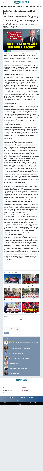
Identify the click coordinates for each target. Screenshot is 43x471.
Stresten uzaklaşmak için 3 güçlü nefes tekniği (18, 368)
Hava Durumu (7, 387)
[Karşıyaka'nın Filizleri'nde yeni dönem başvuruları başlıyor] (30, 279)
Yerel (2, 6)
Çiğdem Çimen (12, 346)
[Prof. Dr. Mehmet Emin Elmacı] (6, 352)
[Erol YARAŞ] (6, 342)
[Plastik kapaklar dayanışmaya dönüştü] (12, 306)
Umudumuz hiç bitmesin (14, 363)
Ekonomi (18, 6)
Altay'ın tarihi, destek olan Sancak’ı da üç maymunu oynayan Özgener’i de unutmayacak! (23, 343)
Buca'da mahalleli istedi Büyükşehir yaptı (30, 298)
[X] (20, 384)
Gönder (6, 332)
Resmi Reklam (39, 6)
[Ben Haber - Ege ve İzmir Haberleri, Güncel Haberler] (21, 2)
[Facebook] (19, 384)
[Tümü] (38, 338)
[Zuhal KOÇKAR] (6, 362)
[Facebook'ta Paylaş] (4, 51)
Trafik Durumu (25, 387)
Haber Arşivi (25, 392)
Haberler (5, 9)
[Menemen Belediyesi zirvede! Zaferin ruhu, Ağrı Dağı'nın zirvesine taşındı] (12, 279)
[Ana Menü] (3, 2)
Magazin (26, 6)
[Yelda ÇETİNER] (6, 367)
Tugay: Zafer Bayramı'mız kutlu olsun (29, 312)
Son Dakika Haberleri (7, 392)
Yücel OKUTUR (12, 372)
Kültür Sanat (32, 6)
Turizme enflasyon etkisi (14, 373)
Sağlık (22, 6)
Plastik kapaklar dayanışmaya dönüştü (11, 312)
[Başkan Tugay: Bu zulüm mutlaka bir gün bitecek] (21, 39)
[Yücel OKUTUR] (6, 372)
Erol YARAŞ (11, 341)
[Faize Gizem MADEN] (6, 357)
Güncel (5, 6)
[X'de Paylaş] (6, 51)
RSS (12, 397)
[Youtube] (24, 384)
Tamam (19, 404)
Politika (10, 6)
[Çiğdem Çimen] (6, 347)
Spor (14, 6)
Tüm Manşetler (25, 390)
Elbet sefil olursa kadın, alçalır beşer (16, 353)
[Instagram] (22, 384)
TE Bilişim (24, 400)
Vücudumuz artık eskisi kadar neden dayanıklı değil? (19, 358)
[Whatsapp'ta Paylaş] (8, 51)
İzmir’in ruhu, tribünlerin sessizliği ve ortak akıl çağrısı (19, 348)
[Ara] (39, 2)
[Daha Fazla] (10, 51)
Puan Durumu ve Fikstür (8, 390)
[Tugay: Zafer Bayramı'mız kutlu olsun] (30, 306)
